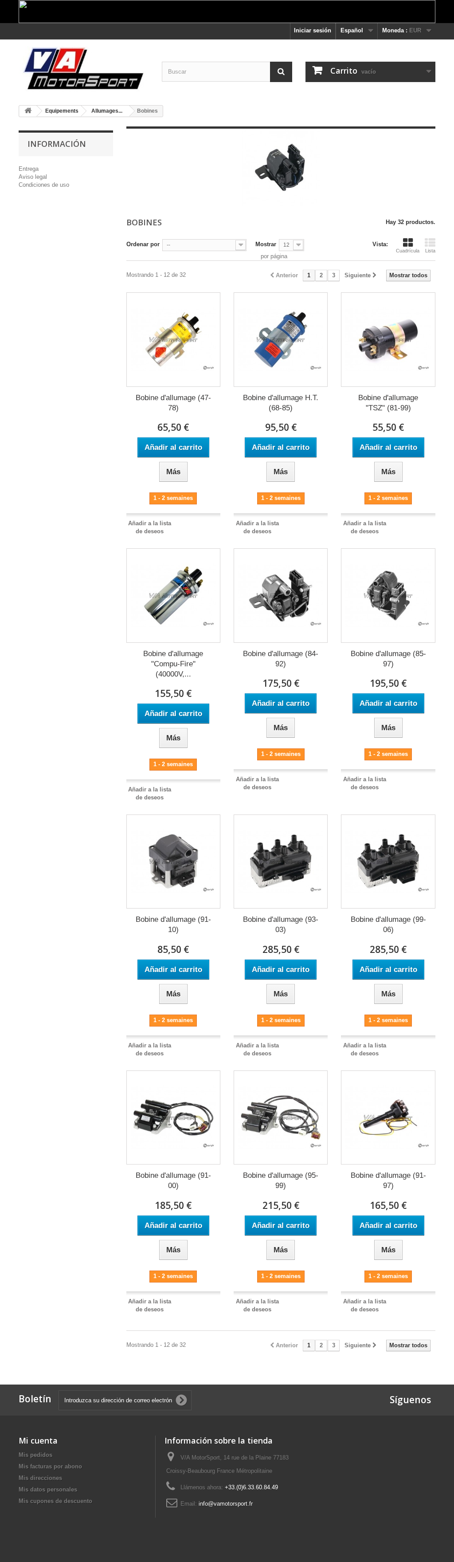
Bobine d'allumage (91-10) (173, 924)
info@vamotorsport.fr (226, 1503)
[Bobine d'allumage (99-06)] (388, 861)
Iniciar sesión (312, 30)
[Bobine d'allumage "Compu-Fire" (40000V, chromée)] (173, 595)
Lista (430, 250)
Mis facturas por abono (50, 1466)
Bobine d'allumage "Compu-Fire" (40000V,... (173, 663)
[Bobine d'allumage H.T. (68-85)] (280, 339)
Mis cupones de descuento (55, 1501)
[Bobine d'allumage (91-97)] (388, 1117)
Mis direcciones (40, 1478)
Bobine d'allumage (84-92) (280, 658)
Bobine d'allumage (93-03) (280, 924)
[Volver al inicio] (28, 111)
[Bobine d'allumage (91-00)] (173, 1117)
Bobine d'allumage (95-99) (280, 1180)
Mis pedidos (35, 1455)
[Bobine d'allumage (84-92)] (280, 595)
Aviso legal (33, 176)
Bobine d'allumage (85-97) (388, 658)
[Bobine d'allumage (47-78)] (173, 339)
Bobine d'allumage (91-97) (388, 1180)
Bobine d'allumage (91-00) (173, 1180)
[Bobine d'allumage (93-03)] (280, 861)
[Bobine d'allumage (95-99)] (280, 1117)
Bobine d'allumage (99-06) (388, 924)
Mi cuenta (38, 1440)
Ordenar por (143, 244)
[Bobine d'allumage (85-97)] (388, 595)
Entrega (29, 168)
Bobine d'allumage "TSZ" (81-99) (388, 402)
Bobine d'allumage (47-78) (173, 402)
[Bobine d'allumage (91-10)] (173, 861)
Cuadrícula (407, 250)
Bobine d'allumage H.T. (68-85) (280, 402)
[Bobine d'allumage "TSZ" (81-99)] (388, 339)
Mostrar (265, 244)
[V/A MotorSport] (84, 69)
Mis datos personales (48, 1489)
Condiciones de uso (44, 184)
